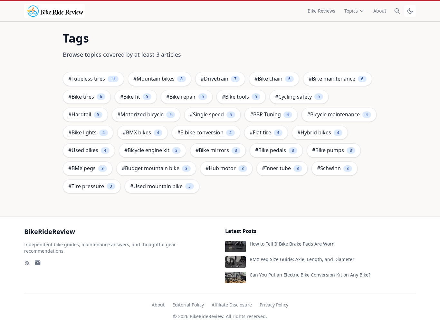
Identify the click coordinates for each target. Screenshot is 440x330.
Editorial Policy (188, 305)
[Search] (397, 11)
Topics (351, 11)
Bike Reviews (321, 11)
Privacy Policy (274, 305)
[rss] (27, 262)
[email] (37, 262)
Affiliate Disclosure (232, 305)
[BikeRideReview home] (54, 11)
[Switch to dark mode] (410, 11)
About (379, 11)
